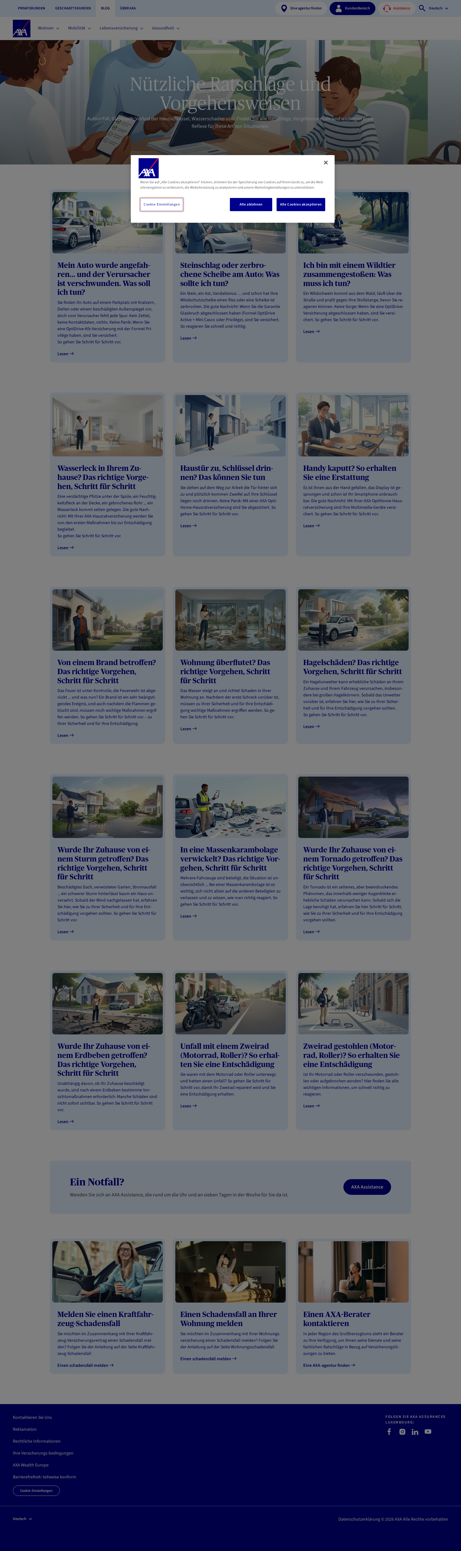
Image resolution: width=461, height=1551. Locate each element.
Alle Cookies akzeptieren (301, 204)
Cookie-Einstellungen (162, 204)
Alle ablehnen (251, 204)
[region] (233, 189)
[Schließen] (326, 162)
